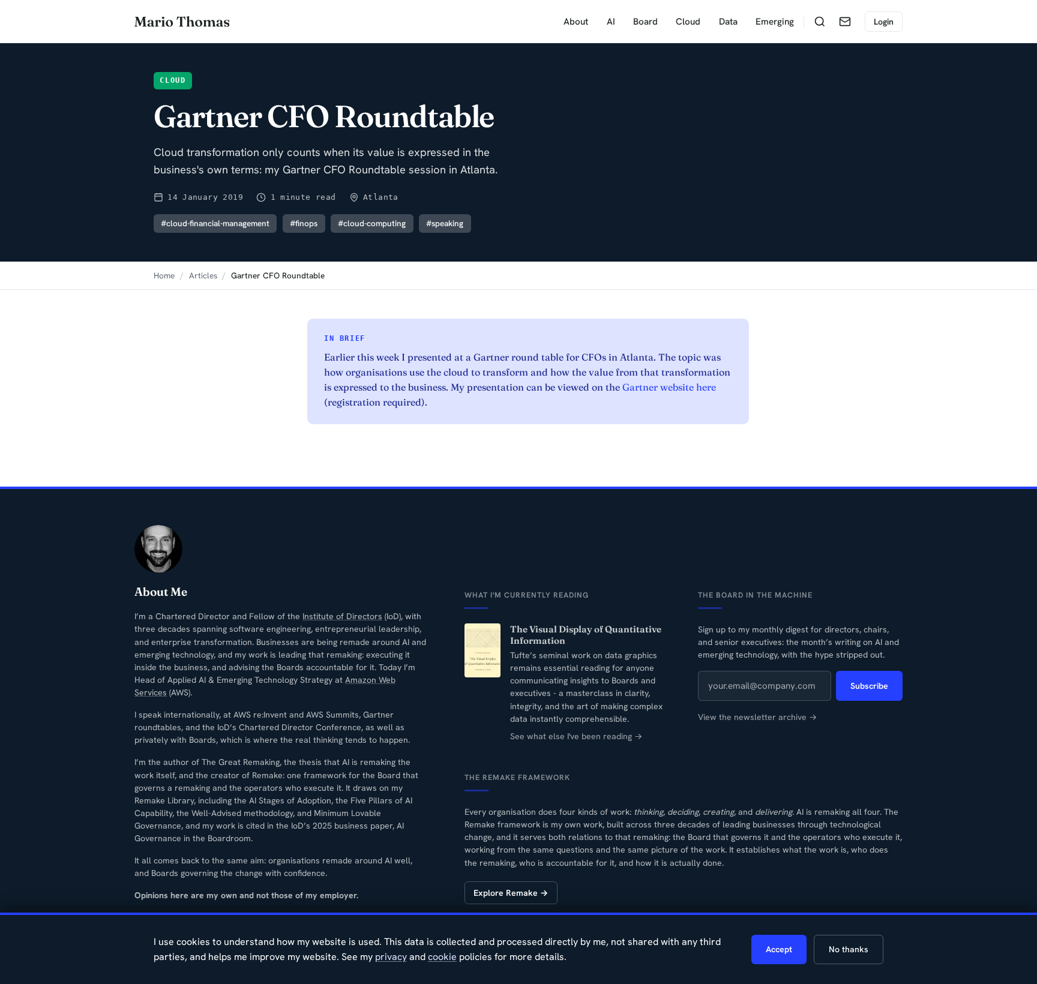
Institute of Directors (342, 616)
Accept (779, 949)
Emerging (775, 22)
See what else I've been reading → (576, 736)
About (576, 22)
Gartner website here (669, 387)
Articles (203, 275)
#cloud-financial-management (215, 223)
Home (164, 275)
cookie (442, 956)
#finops (303, 223)
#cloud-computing (372, 223)
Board (645, 22)
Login (884, 21)
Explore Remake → (510, 892)
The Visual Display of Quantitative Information (585, 635)
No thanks (848, 949)
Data (728, 22)
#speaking (444, 223)
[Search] (820, 22)
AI (611, 22)
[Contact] (845, 22)
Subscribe (869, 685)
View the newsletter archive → (757, 717)
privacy (391, 956)
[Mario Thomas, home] (181, 21)
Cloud (688, 22)
